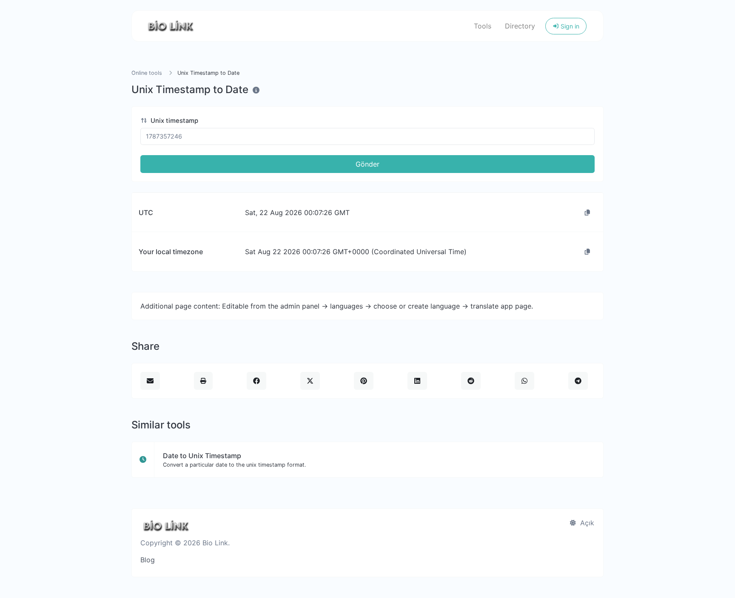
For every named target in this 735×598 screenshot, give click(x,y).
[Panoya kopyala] (587, 212)
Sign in (569, 26)
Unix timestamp (173, 121)
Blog (147, 559)
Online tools (146, 73)
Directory (520, 26)
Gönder (367, 164)
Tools (482, 26)
